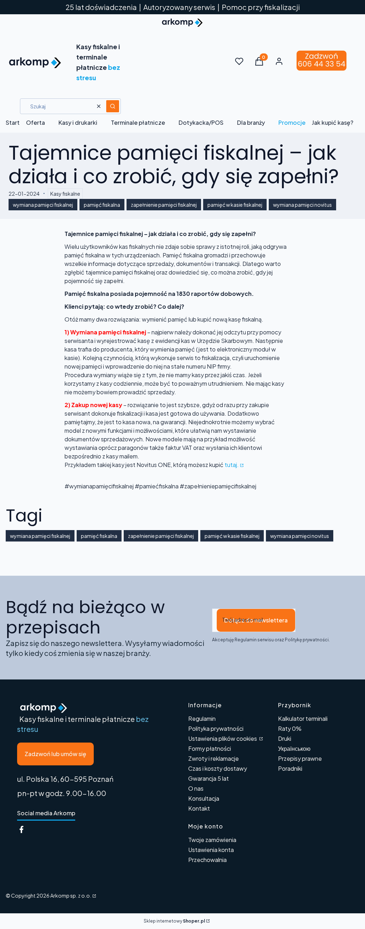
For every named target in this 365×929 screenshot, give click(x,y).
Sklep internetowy (174, 921)
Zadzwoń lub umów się (55, 754)
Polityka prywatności (215, 728)
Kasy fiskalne (65, 193)
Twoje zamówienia (212, 839)
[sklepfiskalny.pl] (93, 895)
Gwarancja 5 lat (208, 778)
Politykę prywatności (307, 639)
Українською (294, 748)
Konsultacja (203, 798)
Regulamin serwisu (254, 639)
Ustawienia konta (211, 849)
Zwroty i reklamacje (213, 758)
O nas (196, 788)
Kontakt (199, 808)
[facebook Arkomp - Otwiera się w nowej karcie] (21, 829)
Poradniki (290, 768)
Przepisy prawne (300, 758)
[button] (112, 106)
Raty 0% (290, 728)
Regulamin (202, 718)
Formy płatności (209, 748)
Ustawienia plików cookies (223, 738)
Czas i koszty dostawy (217, 768)
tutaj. (232, 464)
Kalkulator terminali (303, 718)
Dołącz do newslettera (256, 620)
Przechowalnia (207, 859)
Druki (284, 738)
